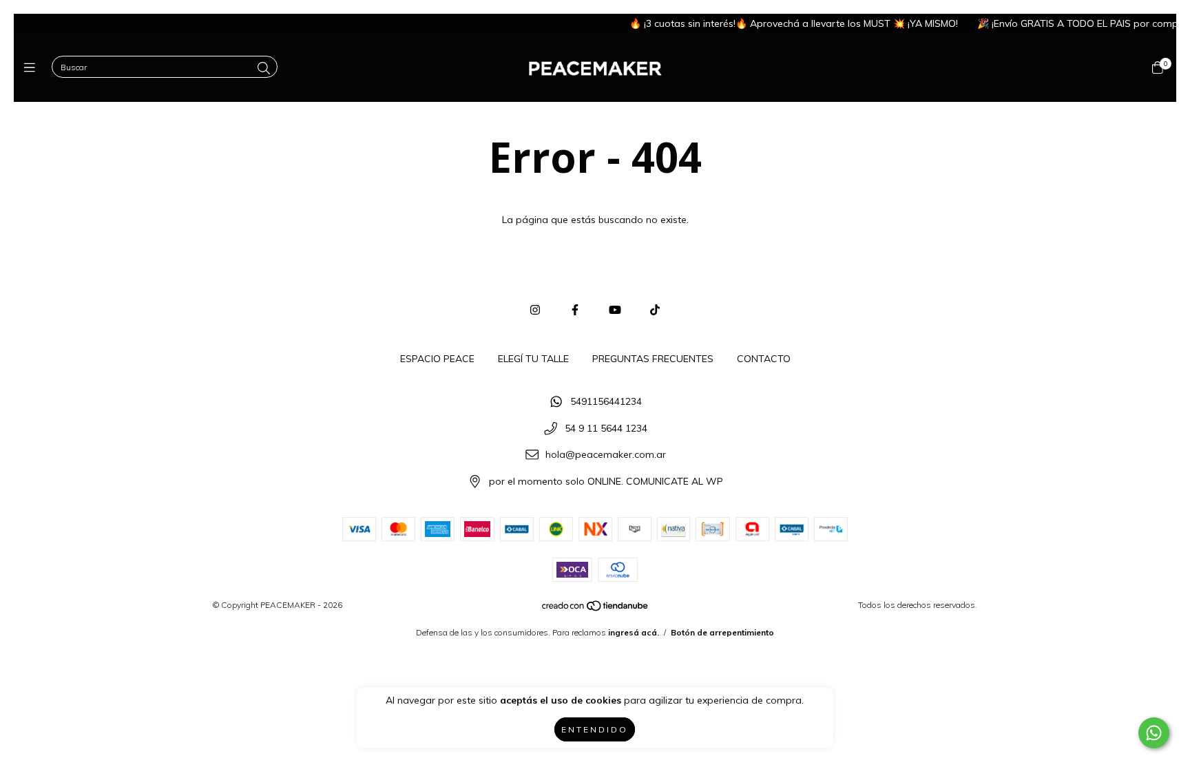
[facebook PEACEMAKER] (575, 309)
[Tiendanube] (596, 608)
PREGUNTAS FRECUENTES (652, 358)
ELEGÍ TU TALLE (533, 358)
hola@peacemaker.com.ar (605, 455)
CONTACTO (764, 358)
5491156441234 (606, 401)
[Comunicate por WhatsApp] (1153, 732)
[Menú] (33, 68)
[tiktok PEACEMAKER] (655, 309)
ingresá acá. (633, 632)
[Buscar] (263, 68)
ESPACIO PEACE (437, 358)
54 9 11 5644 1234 (606, 428)
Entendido (594, 729)
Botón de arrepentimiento (722, 632)
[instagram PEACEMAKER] (535, 309)
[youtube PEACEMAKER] (615, 309)
